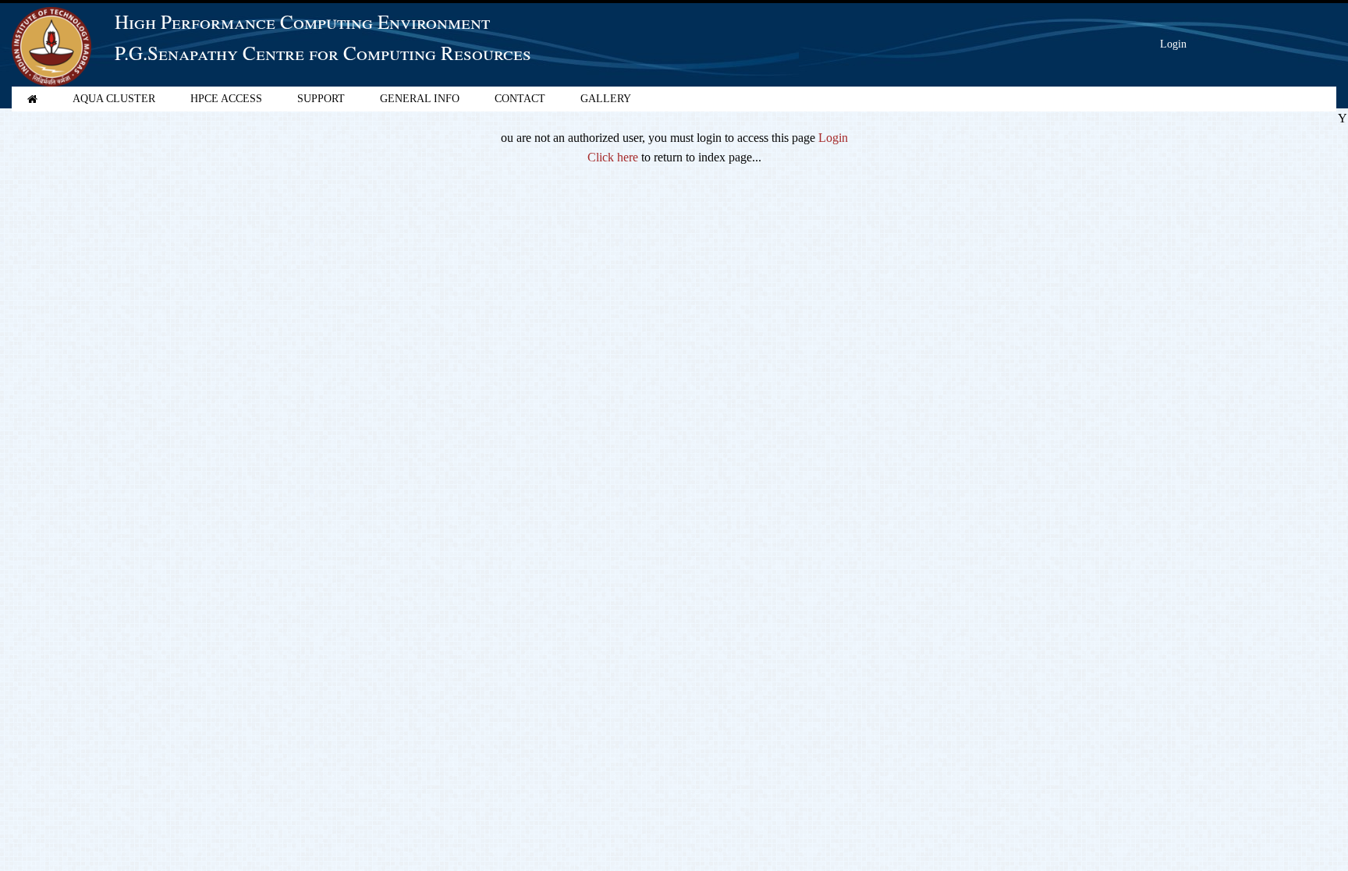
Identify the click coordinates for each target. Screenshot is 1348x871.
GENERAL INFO (419, 98)
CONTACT (520, 98)
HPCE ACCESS (226, 98)
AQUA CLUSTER (114, 98)
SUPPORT (321, 98)
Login (1173, 44)
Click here (612, 157)
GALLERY (605, 98)
